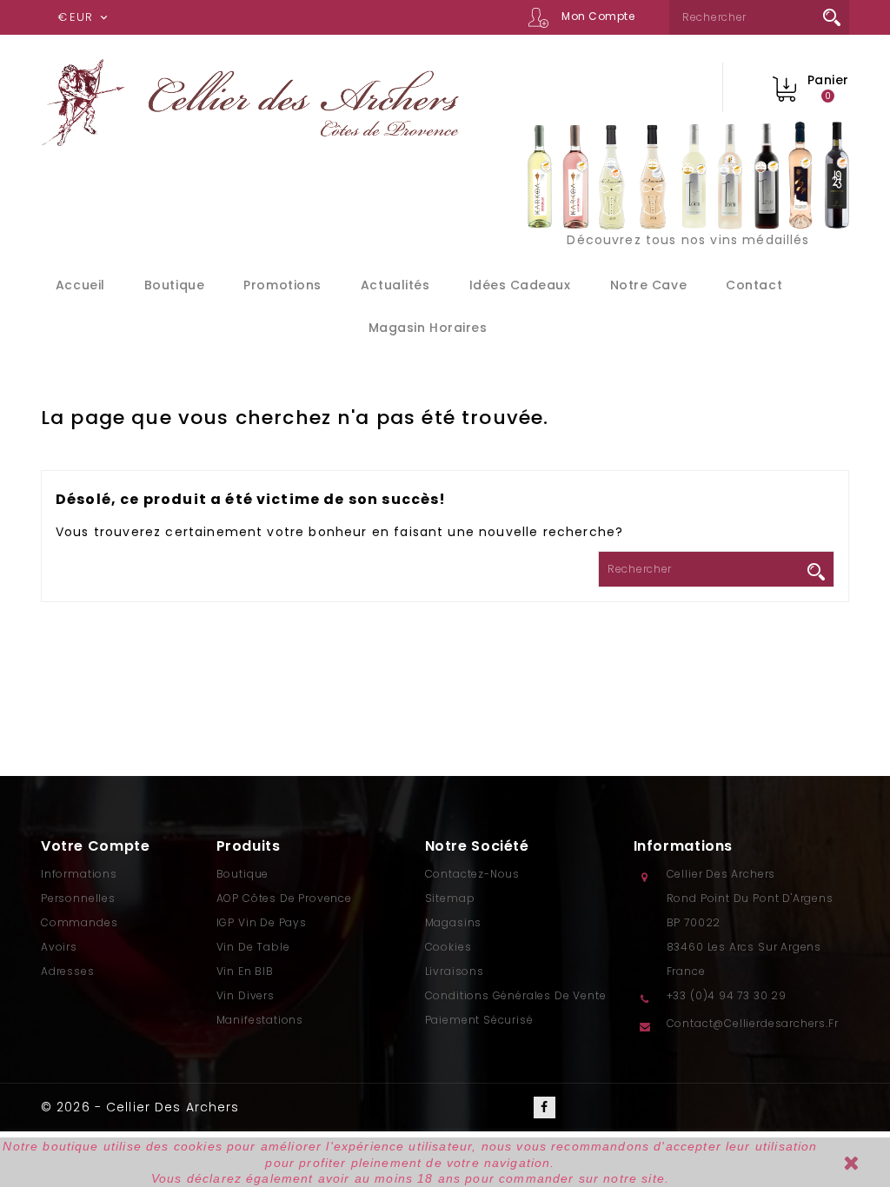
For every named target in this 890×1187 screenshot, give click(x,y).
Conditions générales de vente (516, 995)
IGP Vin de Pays (261, 922)
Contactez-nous (472, 873)
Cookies (448, 946)
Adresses (68, 971)
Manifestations (259, 1019)
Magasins (453, 922)
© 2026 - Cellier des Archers (140, 1107)
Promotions (282, 285)
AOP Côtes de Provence (284, 898)
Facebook (544, 1107)
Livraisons (454, 971)
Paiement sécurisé (479, 1019)
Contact (754, 285)
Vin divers (245, 995)
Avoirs (59, 946)
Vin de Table (253, 946)
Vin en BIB (245, 971)
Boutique (174, 285)
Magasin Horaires (428, 327)
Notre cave (648, 285)
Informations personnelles (79, 885)
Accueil (80, 285)
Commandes (79, 922)
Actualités (395, 285)
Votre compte (95, 846)
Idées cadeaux (520, 285)
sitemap (450, 898)
